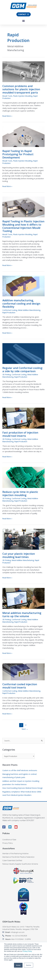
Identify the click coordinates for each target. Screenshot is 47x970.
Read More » (7, 116)
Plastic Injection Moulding (22, 96)
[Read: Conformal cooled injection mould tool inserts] (23, 671)
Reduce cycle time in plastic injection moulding (20, 493)
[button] (24, 21)
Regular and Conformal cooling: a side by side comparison (22, 369)
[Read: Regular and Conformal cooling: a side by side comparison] (23, 353)
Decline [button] (28, 965)
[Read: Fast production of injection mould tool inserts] (23, 418)
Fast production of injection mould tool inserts (20, 434)
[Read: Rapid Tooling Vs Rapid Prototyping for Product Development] (23, 136)
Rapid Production (8, 312)
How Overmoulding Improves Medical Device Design (22, 788)
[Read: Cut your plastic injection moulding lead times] (23, 539)
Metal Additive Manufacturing (29, 310)
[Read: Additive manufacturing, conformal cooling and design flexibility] (23, 286)
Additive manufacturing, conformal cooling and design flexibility (21, 304)
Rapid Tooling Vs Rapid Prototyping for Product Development (18, 154)
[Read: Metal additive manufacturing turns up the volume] (23, 598)
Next (25, 729)
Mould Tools (7, 96)
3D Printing (6, 374)
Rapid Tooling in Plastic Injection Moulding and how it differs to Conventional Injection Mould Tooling (23, 226)
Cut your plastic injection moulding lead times (18, 555)
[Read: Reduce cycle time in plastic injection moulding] (23, 477)
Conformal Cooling (9, 310)
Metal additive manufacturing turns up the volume (21, 614)
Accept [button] (18, 965)
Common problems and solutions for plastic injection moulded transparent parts (21, 89)
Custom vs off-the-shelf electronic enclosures (19, 770)
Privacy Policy (27, 951)
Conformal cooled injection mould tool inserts (19, 685)
